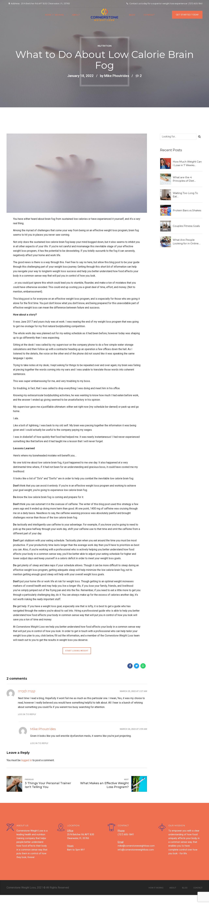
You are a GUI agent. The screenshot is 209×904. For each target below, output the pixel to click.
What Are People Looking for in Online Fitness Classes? (186, 241)
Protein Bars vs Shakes (187, 210)
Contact (149, 14)
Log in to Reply (27, 714)
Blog (132, 14)
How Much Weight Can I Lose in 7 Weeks (187, 163)
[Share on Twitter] (136, 666)
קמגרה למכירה (26, 691)
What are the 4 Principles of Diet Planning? (183, 179)
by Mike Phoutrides (114, 76)
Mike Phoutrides (43, 729)
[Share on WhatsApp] (143, 666)
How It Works (54, 14)
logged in (26, 760)
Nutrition (105, 45)
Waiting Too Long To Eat (185, 194)
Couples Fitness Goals (186, 225)
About (76, 14)
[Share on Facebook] (130, 666)
